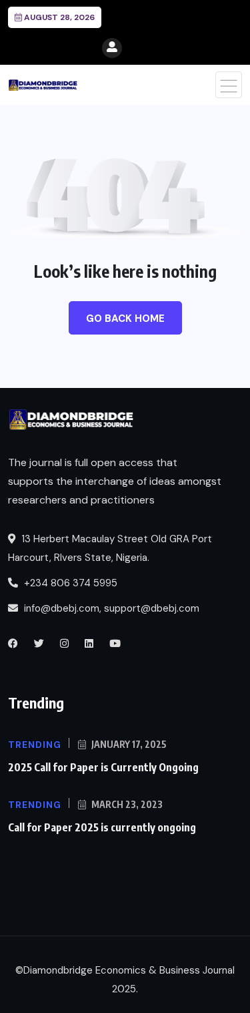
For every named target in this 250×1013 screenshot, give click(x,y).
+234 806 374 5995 (69, 583)
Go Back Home (125, 318)
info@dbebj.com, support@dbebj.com (111, 608)
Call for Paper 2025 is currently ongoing (102, 827)
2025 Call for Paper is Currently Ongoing (103, 767)
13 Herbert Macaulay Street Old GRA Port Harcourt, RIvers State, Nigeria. (110, 548)
